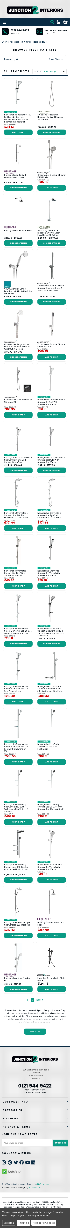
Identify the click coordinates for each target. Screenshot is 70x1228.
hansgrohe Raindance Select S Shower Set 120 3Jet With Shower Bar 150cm (16, 748)
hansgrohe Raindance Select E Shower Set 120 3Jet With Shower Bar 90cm (18, 631)
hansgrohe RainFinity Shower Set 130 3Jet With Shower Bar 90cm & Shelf (50, 806)
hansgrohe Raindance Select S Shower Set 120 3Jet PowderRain (16, 688)
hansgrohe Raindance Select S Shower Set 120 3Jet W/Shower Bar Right (50, 688)
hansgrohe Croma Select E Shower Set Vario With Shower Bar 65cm (18, 459)
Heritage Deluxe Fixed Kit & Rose (50, 923)
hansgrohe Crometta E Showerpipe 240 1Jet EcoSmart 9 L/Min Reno (16, 515)
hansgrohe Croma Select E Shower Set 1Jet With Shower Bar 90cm (51, 402)
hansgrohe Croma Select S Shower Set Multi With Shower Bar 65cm (51, 459)
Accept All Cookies (44, 1223)
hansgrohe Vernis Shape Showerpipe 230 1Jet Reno (17, 923)
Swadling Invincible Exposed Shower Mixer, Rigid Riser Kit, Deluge (48, 232)
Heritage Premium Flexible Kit (17, 979)
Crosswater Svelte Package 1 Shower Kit (18, 401)
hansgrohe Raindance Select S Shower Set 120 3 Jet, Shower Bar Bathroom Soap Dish (50, 632)
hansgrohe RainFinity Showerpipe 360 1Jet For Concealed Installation (16, 867)
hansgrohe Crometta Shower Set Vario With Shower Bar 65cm (48, 573)
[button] (34, 59)
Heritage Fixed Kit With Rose (18, 230)
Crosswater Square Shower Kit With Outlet (51, 345)
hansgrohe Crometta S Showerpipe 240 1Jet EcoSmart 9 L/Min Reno (49, 515)
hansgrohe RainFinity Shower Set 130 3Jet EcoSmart (48, 746)
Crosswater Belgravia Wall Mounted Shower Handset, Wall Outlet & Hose (18, 346)
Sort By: (38, 71)
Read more (35, 1031)
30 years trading (56, 30)
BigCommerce (43, 1184)
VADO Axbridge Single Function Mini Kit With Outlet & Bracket (18, 291)
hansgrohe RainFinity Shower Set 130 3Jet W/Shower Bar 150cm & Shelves (16, 808)
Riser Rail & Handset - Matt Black (51, 979)
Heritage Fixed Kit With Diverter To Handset (15, 176)
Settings (9, 1223)
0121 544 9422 (19, 30)
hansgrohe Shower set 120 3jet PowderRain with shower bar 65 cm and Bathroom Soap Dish (17, 118)
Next (39, 1000)
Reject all (23, 1223)
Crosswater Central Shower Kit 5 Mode (51, 176)
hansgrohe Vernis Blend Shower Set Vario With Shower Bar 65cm (49, 867)
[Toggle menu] (13, 22)
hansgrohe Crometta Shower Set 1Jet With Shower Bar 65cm (15, 573)
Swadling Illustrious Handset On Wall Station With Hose (50, 117)
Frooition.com (34, 1187)
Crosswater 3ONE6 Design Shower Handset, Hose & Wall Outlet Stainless (50, 288)
